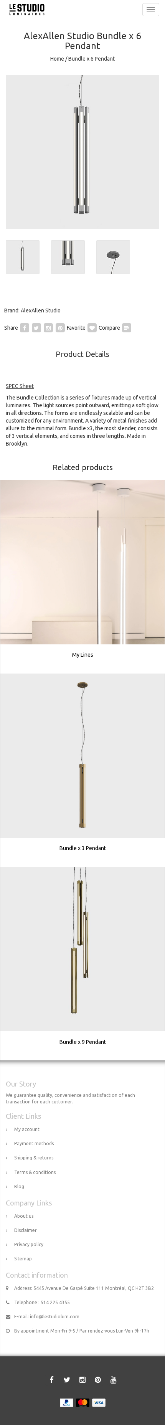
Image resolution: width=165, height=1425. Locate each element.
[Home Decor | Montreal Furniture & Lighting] (25, 9)
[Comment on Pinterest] (60, 328)
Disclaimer (25, 1230)
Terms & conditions (35, 1172)
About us (23, 1216)
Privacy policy (28, 1244)
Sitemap (23, 1258)
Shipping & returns (33, 1157)
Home (57, 59)
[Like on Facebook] (24, 328)
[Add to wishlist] (92, 328)
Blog (19, 1186)
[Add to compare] (126, 328)
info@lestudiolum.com (54, 1316)
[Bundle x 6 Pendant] (82, 152)
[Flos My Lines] (83, 576)
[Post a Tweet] (36, 328)
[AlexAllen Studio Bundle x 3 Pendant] (83, 770)
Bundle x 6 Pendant (91, 59)
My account (27, 1129)
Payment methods (34, 1143)
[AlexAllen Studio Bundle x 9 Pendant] (83, 963)
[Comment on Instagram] (48, 328)
